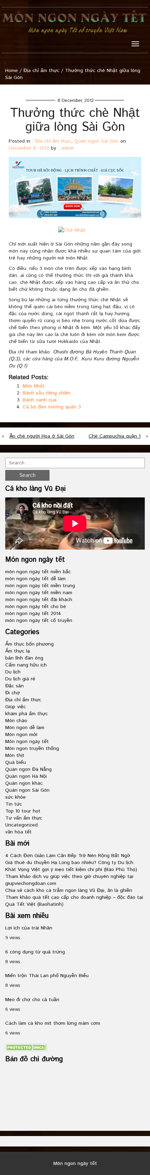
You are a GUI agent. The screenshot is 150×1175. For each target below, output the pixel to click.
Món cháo (16, 720)
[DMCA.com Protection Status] (26, 1047)
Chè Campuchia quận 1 (115, 436)
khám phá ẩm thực (26, 713)
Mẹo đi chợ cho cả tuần (32, 999)
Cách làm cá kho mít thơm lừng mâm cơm (52, 1023)
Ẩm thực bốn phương (29, 644)
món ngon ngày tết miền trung (40, 585)
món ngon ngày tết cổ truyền (38, 620)
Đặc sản (14, 685)
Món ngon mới (21, 734)
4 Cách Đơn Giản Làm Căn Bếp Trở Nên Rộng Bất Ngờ (67, 855)
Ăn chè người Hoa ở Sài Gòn (41, 436)
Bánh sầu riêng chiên (46, 393)
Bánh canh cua (40, 400)
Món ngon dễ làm (24, 727)
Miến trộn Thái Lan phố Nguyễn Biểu (47, 975)
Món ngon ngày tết (27, 741)
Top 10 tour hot (22, 811)
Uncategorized (21, 825)
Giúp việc (15, 706)
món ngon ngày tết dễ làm (35, 578)
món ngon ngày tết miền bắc (38, 571)
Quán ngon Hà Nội (26, 776)
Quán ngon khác (24, 783)
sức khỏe (15, 797)
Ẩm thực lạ (17, 651)
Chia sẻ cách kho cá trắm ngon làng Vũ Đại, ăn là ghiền (68, 890)
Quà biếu (15, 762)
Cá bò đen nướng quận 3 (52, 406)
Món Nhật (34, 386)
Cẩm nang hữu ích (26, 665)
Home (11, 70)
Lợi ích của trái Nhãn (28, 928)
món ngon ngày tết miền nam (38, 592)
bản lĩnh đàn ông (24, 658)
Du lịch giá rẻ (20, 679)
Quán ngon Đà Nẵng (28, 769)
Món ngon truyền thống (32, 748)
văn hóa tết (18, 832)
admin (67, 148)
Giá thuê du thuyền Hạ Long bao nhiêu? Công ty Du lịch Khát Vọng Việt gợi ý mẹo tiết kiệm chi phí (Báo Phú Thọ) (71, 866)
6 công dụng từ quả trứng (35, 952)
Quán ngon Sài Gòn (96, 141)
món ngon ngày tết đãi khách (38, 599)
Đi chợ (12, 692)
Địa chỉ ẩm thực (41, 70)
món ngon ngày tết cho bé (35, 606)
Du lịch (13, 672)
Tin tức (13, 804)
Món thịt (14, 755)
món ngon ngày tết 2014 (33, 613)
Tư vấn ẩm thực (23, 818)
